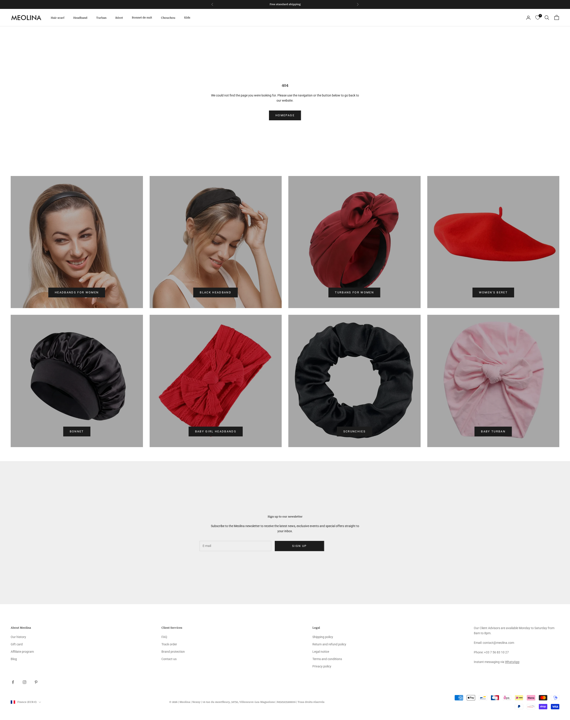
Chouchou (168, 17)
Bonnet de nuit (142, 17)
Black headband (215, 292)
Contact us (169, 659)
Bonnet (77, 431)
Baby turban (493, 431)
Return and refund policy (329, 644)
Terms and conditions (327, 659)
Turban (101, 17)
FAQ (164, 637)
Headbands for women (77, 292)
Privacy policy (321, 666)
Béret (119, 17)
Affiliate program (22, 651)
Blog (14, 659)
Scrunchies (354, 431)
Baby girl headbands (215, 431)
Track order (169, 644)
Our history (18, 637)
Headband (80, 17)
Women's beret (493, 292)
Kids (187, 17)
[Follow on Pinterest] (36, 682)
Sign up (299, 546)
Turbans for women (354, 292)
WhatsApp (512, 662)
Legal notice (320, 651)
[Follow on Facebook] (13, 682)
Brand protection (173, 651)
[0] (537, 18)
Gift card (17, 644)
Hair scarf (57, 17)
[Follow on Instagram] (24, 682)
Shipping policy (322, 637)
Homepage (285, 115)
